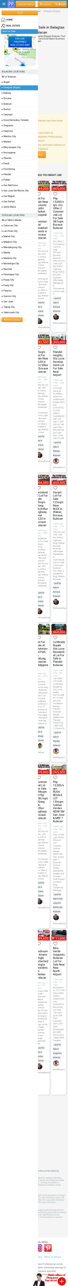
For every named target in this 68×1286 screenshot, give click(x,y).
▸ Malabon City (9, 242)
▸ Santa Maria (9, 207)
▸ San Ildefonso (10, 185)
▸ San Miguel (8, 196)
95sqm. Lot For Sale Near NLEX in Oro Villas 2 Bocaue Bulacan (42, 361)
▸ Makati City (8, 236)
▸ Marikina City (9, 258)
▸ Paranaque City (10, 274)
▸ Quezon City (9, 296)
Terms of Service (52, 1257)
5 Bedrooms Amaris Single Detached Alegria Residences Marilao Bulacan (42, 963)
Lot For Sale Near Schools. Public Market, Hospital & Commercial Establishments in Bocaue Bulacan (42, 218)
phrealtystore (59, 467)
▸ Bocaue (6, 98)
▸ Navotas (7, 269)
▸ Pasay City (8, 280)
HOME (9, 19)
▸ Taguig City (8, 307)
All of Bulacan (9, 76)
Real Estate (13, 25)
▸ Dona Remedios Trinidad (15, 120)
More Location (13, 319)
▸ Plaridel (6, 174)
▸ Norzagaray (8, 152)
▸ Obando (7, 158)
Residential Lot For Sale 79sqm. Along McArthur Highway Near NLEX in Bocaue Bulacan (42, 509)
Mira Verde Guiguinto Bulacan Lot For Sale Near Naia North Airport (59, 961)
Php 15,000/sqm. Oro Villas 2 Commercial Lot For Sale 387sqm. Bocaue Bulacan (58, 213)
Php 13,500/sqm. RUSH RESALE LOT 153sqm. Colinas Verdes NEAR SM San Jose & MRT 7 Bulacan (59, 801)
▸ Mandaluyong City (12, 247)
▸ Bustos (6, 109)
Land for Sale (8, 31)
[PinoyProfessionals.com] (11, 4)
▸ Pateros (7, 290)
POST (20, 12)
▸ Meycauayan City (11, 147)
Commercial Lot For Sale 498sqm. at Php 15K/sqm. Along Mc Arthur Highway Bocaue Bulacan (42, 800)
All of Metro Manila (11, 220)
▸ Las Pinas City (10, 231)
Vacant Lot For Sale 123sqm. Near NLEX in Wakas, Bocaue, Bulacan (58, 505)
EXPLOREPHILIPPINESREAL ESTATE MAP (20, 41)
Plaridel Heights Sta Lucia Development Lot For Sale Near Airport (58, 363)
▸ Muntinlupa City (10, 263)
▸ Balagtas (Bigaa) (11, 87)
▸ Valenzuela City (10, 312)
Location (46, 4)
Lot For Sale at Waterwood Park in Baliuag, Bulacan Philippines (42, 655)
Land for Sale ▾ (25, 4)
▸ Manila (6, 252)
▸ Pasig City (7, 285)
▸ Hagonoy (7, 131)
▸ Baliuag (6, 93)
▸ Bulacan (7, 104)
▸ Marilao (6, 141)
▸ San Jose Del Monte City (15, 190)
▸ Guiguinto (7, 125)
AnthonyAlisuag (43, 327)
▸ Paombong (8, 169)
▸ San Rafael (8, 201)
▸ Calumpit (7, 114)
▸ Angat (6, 82)
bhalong (40, 752)
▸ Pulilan (6, 179)
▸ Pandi (5, 163)
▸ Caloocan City (10, 225)
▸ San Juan (7, 301)
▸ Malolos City (9, 136)
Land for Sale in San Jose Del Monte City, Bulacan (58, 903)
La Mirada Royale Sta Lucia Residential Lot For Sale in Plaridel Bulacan (59, 653)
